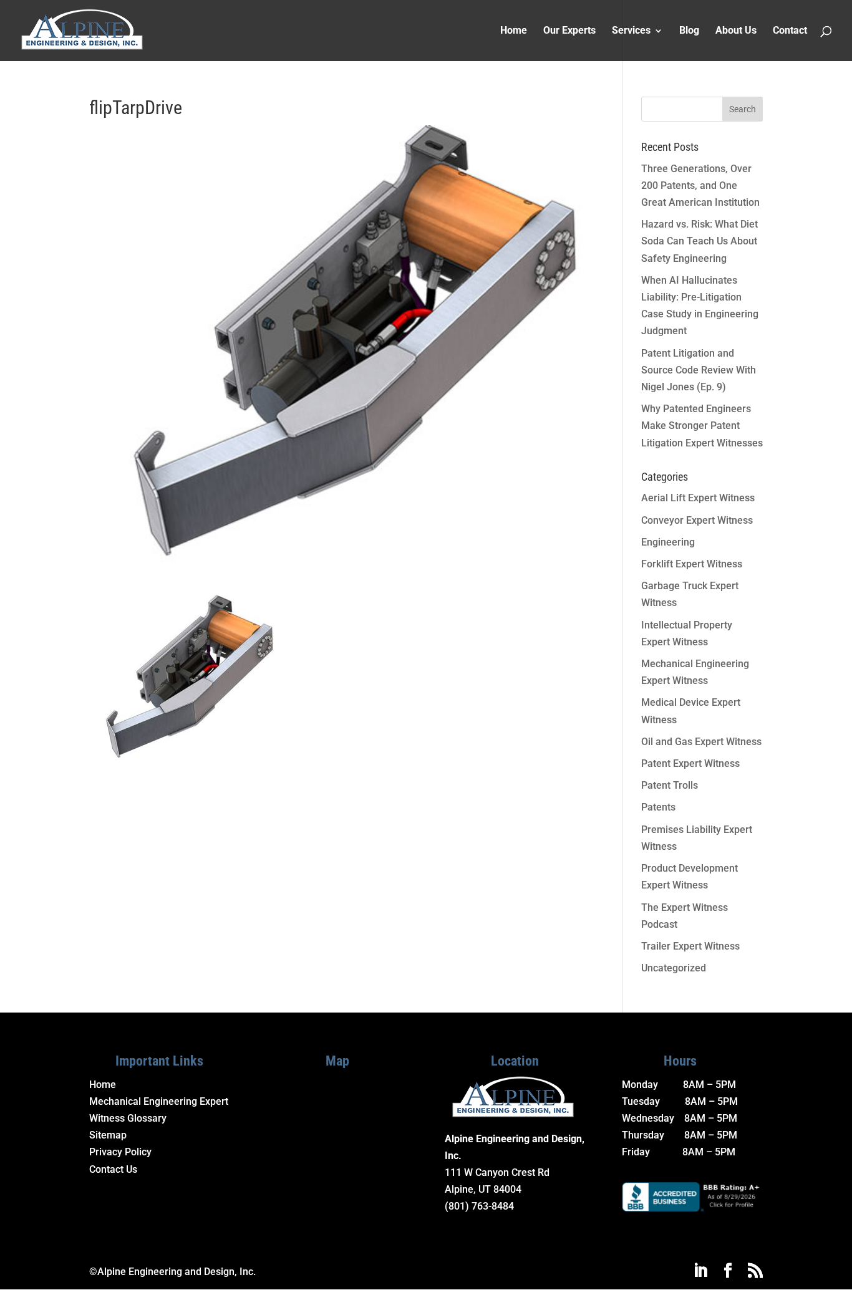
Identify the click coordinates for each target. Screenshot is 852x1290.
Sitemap (108, 1135)
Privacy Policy (120, 1152)
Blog (689, 31)
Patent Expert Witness (690, 763)
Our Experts (569, 31)
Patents (658, 807)
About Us (736, 31)
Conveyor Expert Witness (697, 520)
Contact (790, 31)
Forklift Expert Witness (691, 564)
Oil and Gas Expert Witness (701, 742)
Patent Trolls (669, 785)
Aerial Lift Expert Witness (698, 498)
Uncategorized (673, 968)
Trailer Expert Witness (690, 946)
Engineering (668, 542)
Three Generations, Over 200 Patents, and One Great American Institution (700, 185)
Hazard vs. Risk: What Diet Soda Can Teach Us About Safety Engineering (699, 241)
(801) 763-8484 (479, 1206)
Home (513, 31)
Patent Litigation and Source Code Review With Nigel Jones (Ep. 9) (698, 370)
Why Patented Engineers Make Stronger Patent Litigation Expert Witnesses (702, 425)
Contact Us (113, 1169)
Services (631, 31)
